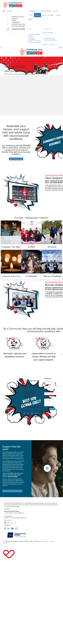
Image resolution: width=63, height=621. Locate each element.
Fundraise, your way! (17, 17)
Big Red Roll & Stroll (49, 38)
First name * (48, 378)
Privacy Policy (44, 541)
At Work (13, 20)
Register (37, 15)
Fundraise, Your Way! (34, 34)
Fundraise (9, 11)
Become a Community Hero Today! (12, 491)
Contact (31, 15)
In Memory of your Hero (18, 24)
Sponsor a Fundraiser (48, 15)
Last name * (48, 385)
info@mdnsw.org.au (11, 522)
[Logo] (13, 4)
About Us (56, 11)
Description (47, 397)
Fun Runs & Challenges (50, 40)
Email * (46, 391)
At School (14, 18)
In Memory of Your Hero (35, 41)
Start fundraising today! (16, 159)
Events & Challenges (45, 11)
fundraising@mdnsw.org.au (31, 407)
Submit (52, 409)
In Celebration (15, 22)
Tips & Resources (33, 11)
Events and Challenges (18, 26)
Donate (58, 15)
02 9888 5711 (29, 403)
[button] (31, 217)
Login (31, 19)
